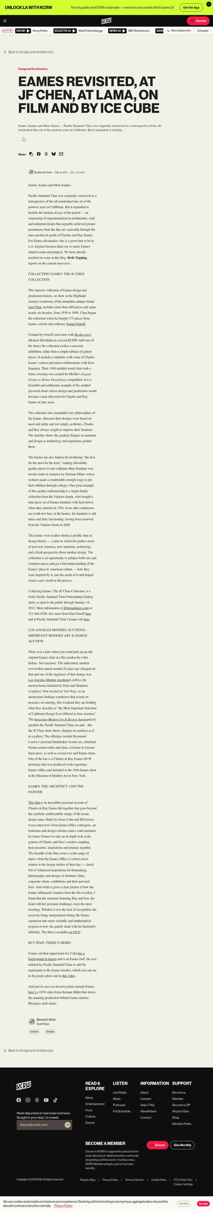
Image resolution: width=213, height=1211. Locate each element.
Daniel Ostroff (75, 324)
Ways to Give (180, 1111)
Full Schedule (121, 1111)
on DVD (74, 932)
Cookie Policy (156, 1179)
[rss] (24, 141)
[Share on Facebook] (39, 154)
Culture (34, 1031)
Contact (145, 1117)
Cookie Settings (183, 1184)
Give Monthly (182, 1145)
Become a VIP (181, 1105)
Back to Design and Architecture (30, 52)
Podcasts (119, 1105)
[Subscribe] (68, 1125)
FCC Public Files (181, 1179)
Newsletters (148, 1111)
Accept (203, 1203)
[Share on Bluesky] (54, 154)
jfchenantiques (72, 608)
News (89, 1097)
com (86, 608)
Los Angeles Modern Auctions (48, 680)
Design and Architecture (32, 68)
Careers (145, 1098)
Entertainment (95, 1104)
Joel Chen (34, 307)
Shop (175, 1117)
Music (117, 1098)
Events (90, 1122)
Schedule (202, 30)
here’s (32, 992)
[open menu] (6, 20)
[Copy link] (31, 154)
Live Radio (119, 1092)
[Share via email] (61, 154)
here (88, 613)
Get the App (191, 7)
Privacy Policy (108, 1179)
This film (34, 802)
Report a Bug (87, 1179)
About (144, 1092)
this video (68, 975)
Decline (184, 1203)
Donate (201, 21)
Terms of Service (132, 1179)
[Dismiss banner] (208, 4)
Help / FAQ (147, 1105)
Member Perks (181, 1123)
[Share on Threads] (46, 154)
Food (88, 1110)
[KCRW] (24, 1089)
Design (50, 1031)
